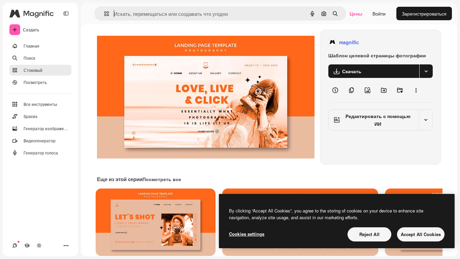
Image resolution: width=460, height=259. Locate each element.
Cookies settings (246, 234)
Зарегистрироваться (424, 13)
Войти (379, 13)
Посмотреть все (161, 179)
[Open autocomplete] (104, 13)
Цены (356, 13)
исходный (142, 42)
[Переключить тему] (39, 245)
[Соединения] (14, 245)
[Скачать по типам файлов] (426, 71)
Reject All (369, 234)
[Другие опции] (416, 90)
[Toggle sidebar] (66, 13)
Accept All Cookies (421, 234)
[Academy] (27, 245)
